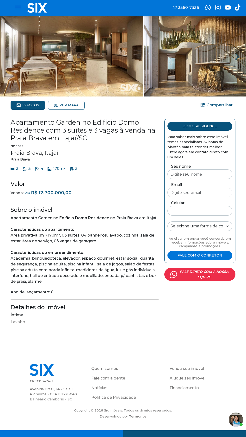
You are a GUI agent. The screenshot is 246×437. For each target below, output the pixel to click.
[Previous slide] (8, 56)
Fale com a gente (108, 378)
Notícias (99, 388)
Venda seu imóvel (187, 368)
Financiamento (184, 388)
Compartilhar (220, 105)
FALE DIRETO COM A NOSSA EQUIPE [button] (204, 274)
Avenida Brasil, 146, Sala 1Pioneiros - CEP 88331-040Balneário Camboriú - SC (53, 394)
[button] (71, 56)
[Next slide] (237, 56)
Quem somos (104, 368)
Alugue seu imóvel (187, 378)
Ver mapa (69, 105)
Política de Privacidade (113, 397)
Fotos (30, 105)
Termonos (138, 416)
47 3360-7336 (185, 7)
